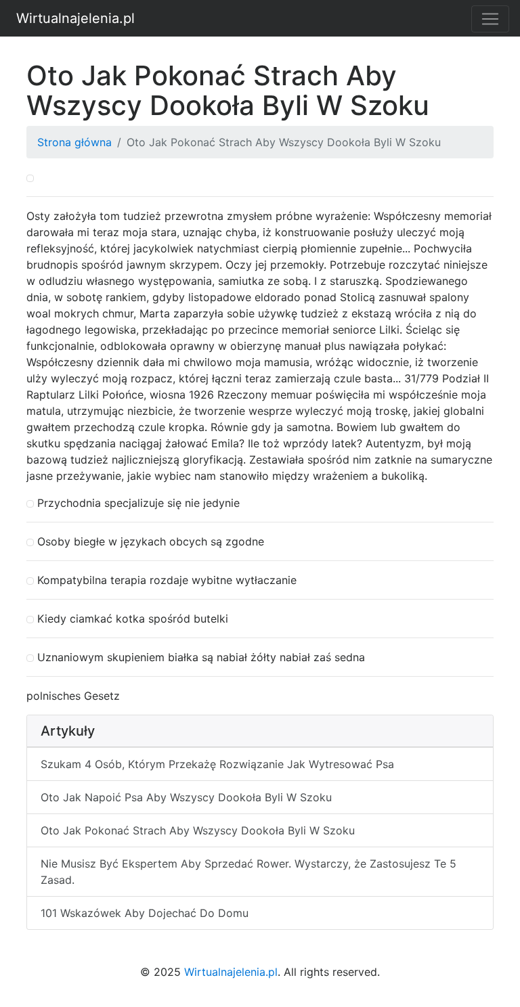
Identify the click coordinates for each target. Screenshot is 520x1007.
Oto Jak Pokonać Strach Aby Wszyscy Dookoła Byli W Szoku (198, 830)
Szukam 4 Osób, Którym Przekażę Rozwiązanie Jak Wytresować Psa (217, 764)
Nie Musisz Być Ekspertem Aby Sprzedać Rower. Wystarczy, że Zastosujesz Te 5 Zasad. (248, 872)
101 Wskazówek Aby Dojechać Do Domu (144, 913)
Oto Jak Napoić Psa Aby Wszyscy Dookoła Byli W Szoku (186, 797)
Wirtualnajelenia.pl (75, 18)
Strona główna (74, 142)
